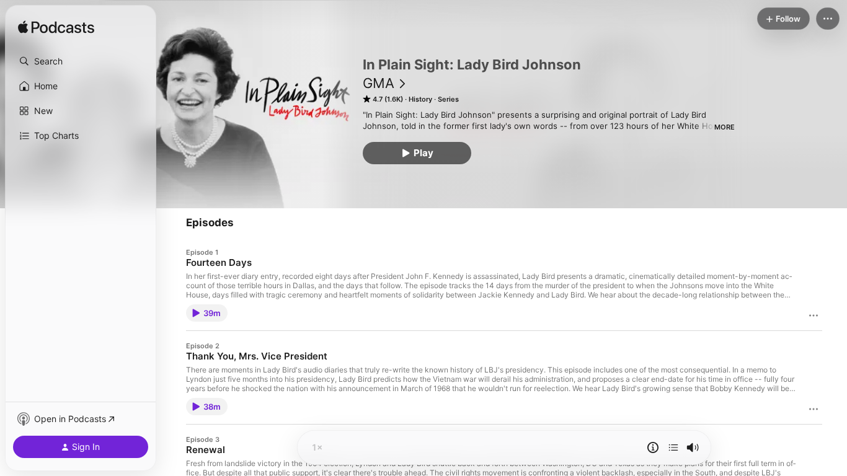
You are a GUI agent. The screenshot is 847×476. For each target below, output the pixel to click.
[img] (56, 28)
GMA (378, 83)
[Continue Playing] (673, 447)
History (420, 99)
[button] (81, 61)
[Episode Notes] (652, 447)
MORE (724, 127)
